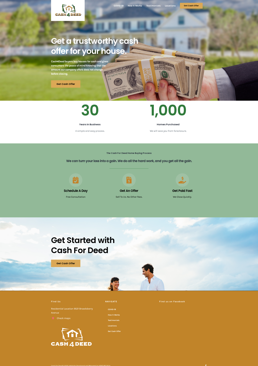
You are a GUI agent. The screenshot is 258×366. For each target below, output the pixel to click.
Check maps (63, 318)
